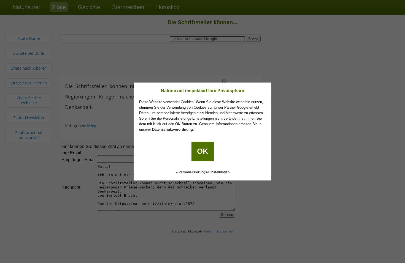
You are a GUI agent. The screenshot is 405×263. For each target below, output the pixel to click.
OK (202, 151)
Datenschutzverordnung (172, 129)
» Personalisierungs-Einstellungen (202, 172)
